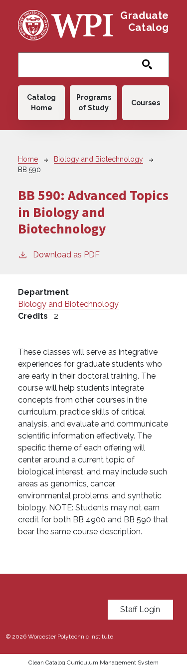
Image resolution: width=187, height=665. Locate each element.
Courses (145, 103)
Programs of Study (93, 102)
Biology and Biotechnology (98, 159)
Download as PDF (66, 254)
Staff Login (140, 609)
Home (28, 159)
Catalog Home (41, 102)
